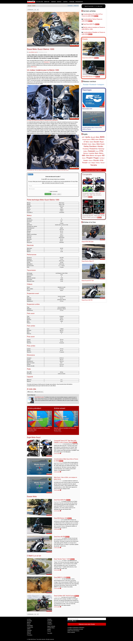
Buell (97, 139)
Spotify (49, 629)
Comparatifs (87, 174)
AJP (83, 137)
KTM (101, 151)
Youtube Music (51, 628)
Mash (96, 153)
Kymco (85, 153)
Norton (83, 158)
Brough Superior (86, 139)
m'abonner (76, 5)
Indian (85, 151)
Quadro (85, 160)
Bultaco (101, 139)
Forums (71, 1)
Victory (98, 162)
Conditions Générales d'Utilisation (76, 627)
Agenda (53, 1)
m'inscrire (54, 194)
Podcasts (29, 630)
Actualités (39, 1)
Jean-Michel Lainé (33, 52)
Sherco (90, 160)
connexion (70, 5)
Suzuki (96, 160)
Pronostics (79, 1)
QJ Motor (102, 158)
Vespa (93, 162)
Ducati (96, 141)
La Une (29, 619)
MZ (103, 155)
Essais (85, 39)
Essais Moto (32, 496)
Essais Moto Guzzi (39, 391)
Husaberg (86, 149)
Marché (29, 622)
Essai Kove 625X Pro (60, 500)
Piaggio (96, 158)
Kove (97, 151)
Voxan (102, 162)
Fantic (89, 144)
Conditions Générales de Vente (75, 629)
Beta (97, 137)
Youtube (85, 84)
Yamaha (93, 165)
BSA (93, 139)
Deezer (49, 631)
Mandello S (47, 62)
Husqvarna (93, 148)
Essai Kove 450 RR (59, 536)
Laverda (91, 153)
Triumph (84, 162)
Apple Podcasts (51, 626)
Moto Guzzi (34, 67)
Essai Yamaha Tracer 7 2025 (62, 559)
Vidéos (28, 628)
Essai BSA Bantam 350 (60, 518)
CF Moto (86, 142)
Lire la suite (57, 453)
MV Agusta (98, 155)
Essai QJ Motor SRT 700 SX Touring (64, 595)
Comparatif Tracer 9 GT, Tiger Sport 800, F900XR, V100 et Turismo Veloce (65, 441)
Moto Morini (90, 155)
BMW (102, 137)
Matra (101, 153)
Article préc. (31, 9)
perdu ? (59, 194)
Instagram (100, 84)
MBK (83, 155)
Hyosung (101, 149)
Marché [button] (46, 1)
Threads (49, 622)
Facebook (93, 84)
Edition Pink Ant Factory (73, 631)
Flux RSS (49, 633)
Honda (100, 146)
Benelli (93, 137)
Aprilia (87, 137)
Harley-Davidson (90, 146)
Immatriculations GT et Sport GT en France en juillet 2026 (92, 15)
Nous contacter (71, 632)
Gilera (94, 144)
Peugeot (89, 157)
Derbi (91, 142)
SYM (101, 160)
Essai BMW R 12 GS (60, 577)
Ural (89, 162)
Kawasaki (91, 151)
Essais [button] (59, 1)
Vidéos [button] (65, 1)
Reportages (87, 89)
